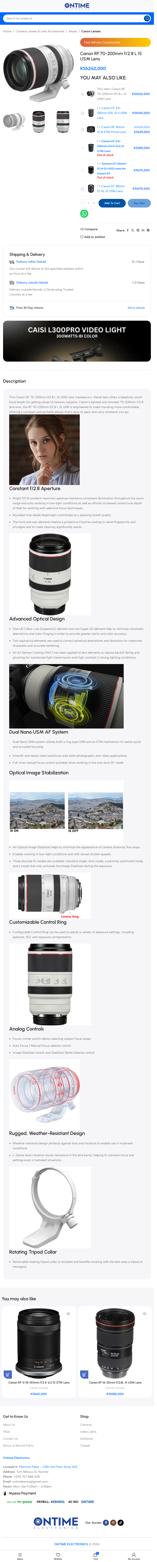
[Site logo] (77, 6)
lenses (73, 31)
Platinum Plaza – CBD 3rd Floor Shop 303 (48, 1467)
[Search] (147, 18)
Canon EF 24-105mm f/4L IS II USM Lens (112, 113)
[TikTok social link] (121, 1523)
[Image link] (55, 1522)
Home (7, 31)
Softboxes (86, 1438)
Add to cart (112, 203)
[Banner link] (77, 341)
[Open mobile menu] (3, 6)
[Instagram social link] (113, 1523)
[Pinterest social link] (138, 230)
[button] (142, 1550)
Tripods (85, 1445)
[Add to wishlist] (68, 1313)
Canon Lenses (91, 31)
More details (136, 308)
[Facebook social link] (127, 230)
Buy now (139, 203)
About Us (9, 1425)
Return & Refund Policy (18, 1445)
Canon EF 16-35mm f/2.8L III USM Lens (115, 1382)
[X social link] (132, 230)
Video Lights (88, 1431)
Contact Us (10, 1438)
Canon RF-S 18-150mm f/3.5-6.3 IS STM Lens (38, 1382)
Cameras (86, 1425)
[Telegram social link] (148, 230)
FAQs (6, 1431)
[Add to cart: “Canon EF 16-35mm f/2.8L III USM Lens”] (84, 1374)
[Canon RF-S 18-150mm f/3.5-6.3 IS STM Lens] (39, 1343)
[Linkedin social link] (143, 230)
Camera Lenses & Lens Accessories (40, 31)
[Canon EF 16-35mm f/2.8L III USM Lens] (115, 1343)
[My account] (149, 6)
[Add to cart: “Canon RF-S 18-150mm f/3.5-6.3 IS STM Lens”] (8, 1374)
